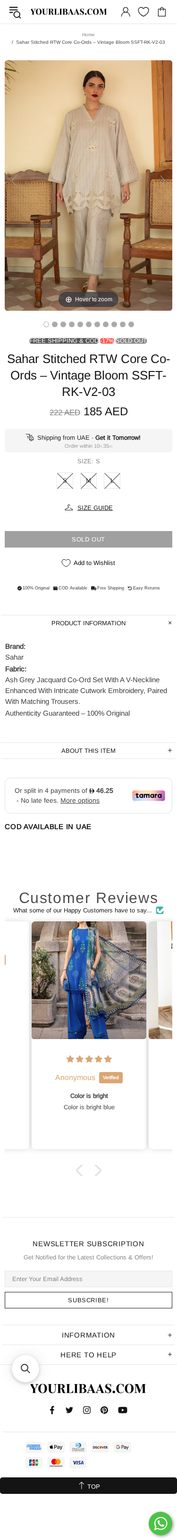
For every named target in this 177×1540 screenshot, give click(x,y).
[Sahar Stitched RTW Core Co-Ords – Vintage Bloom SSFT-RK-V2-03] (46, 324)
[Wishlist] (143, 12)
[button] (81, 1170)
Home (88, 34)
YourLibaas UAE (69, 11)
